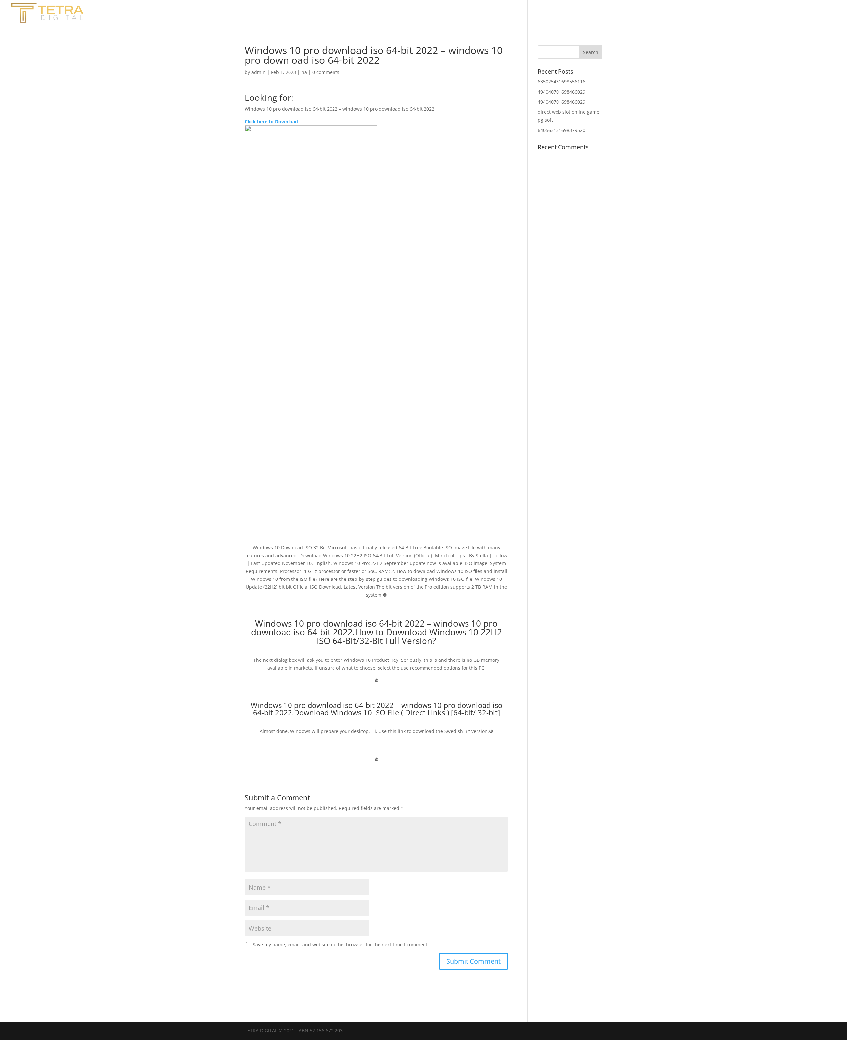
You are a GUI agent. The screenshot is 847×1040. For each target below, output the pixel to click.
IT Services (821, 14)
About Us (741, 14)
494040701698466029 (561, 92)
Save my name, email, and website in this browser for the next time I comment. (341, 944)
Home (709, 14)
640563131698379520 (561, 130)
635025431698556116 (561, 81)
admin (258, 72)
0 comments (325, 72)
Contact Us (780, 14)
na (304, 72)
